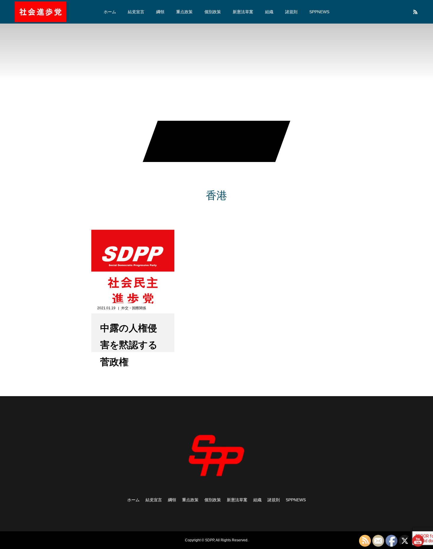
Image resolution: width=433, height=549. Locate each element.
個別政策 (212, 11)
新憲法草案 (243, 11)
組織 (269, 11)
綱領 (160, 11)
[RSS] (415, 12)
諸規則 (291, 11)
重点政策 (184, 11)
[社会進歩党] (40, 11)
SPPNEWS (319, 11)
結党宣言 (136, 11)
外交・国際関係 (133, 308)
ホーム (110, 11)
